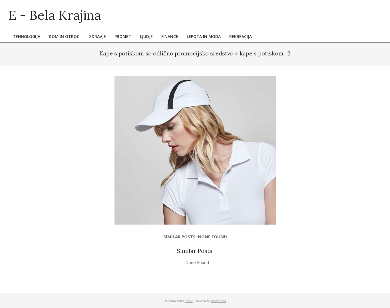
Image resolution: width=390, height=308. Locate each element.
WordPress (218, 300)
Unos (189, 300)
